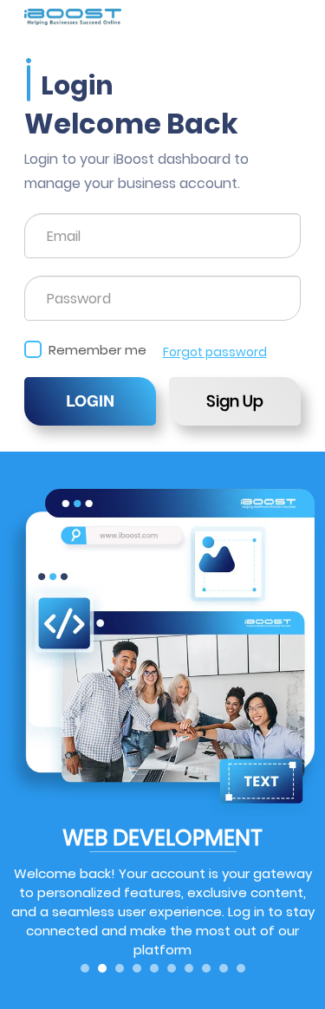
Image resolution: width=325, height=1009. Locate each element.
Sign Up (234, 401)
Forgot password (215, 352)
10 (241, 968)
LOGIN (90, 400)
